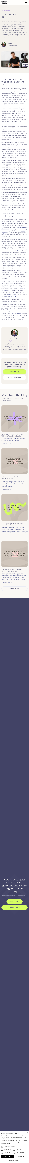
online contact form (10, 296)
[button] (26, 2)
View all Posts (14, 588)
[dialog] (14, 1147)
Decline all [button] (21, 1156)
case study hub (20, 269)
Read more (7, 1143)
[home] (4, 2)
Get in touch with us (17, 313)
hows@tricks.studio (12, 294)
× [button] (27, 1132)
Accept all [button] (7, 1156)
